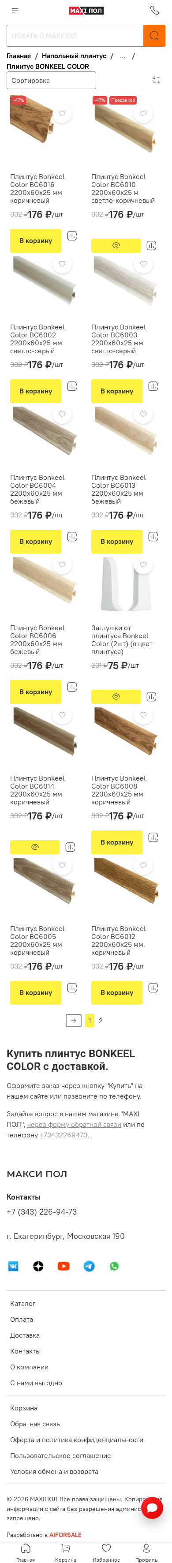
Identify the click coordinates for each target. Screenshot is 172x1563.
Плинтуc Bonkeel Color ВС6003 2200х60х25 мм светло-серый (118, 338)
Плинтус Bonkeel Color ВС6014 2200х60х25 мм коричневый (37, 790)
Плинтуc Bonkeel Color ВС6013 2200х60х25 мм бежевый (118, 489)
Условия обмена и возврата (54, 1471)
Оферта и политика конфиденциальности (76, 1439)
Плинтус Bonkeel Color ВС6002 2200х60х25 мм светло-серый (37, 338)
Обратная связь (35, 1423)
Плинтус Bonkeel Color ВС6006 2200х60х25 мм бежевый (37, 639)
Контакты (25, 1350)
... (122, 56)
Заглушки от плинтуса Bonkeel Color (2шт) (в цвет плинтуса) (122, 639)
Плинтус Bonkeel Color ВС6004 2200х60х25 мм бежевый (37, 489)
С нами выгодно (36, 1382)
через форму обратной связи (74, 1124)
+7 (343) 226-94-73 (42, 1212)
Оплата (21, 1319)
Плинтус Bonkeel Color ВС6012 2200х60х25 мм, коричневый (118, 940)
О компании (29, 1366)
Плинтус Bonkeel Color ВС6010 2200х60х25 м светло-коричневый (123, 188)
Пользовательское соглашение (60, 1455)
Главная (19, 55)
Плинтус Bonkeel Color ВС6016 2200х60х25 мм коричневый (37, 188)
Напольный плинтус (74, 55)
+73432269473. (64, 1134)
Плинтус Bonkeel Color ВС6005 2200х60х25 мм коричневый (37, 940)
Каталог (23, 1303)
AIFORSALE (65, 1535)
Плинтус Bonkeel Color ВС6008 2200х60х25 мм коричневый (118, 790)
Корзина (23, 1407)
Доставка (25, 1335)
